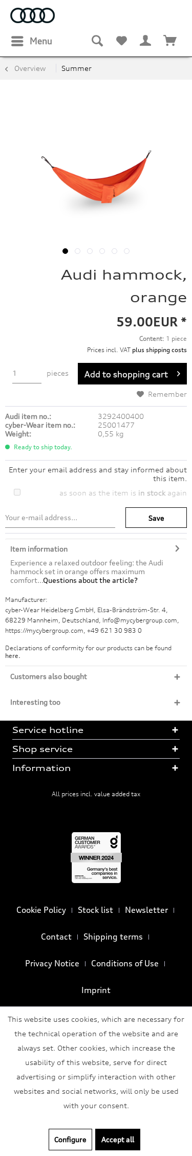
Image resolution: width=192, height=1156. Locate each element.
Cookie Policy (41, 910)
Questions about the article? (90, 580)
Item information (39, 548)
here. (12, 655)
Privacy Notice (52, 963)
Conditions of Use (125, 963)
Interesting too (35, 702)
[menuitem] (31, 41)
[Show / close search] (97, 41)
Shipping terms (113, 936)
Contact (56, 936)
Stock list (95, 910)
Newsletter (146, 910)
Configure (70, 1139)
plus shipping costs (159, 350)
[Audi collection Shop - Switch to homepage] (32, 17)
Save (156, 517)
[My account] (146, 41)
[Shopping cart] (170, 41)
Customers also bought (48, 676)
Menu (41, 40)
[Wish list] (121, 41)
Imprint (96, 990)
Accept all (117, 1139)
